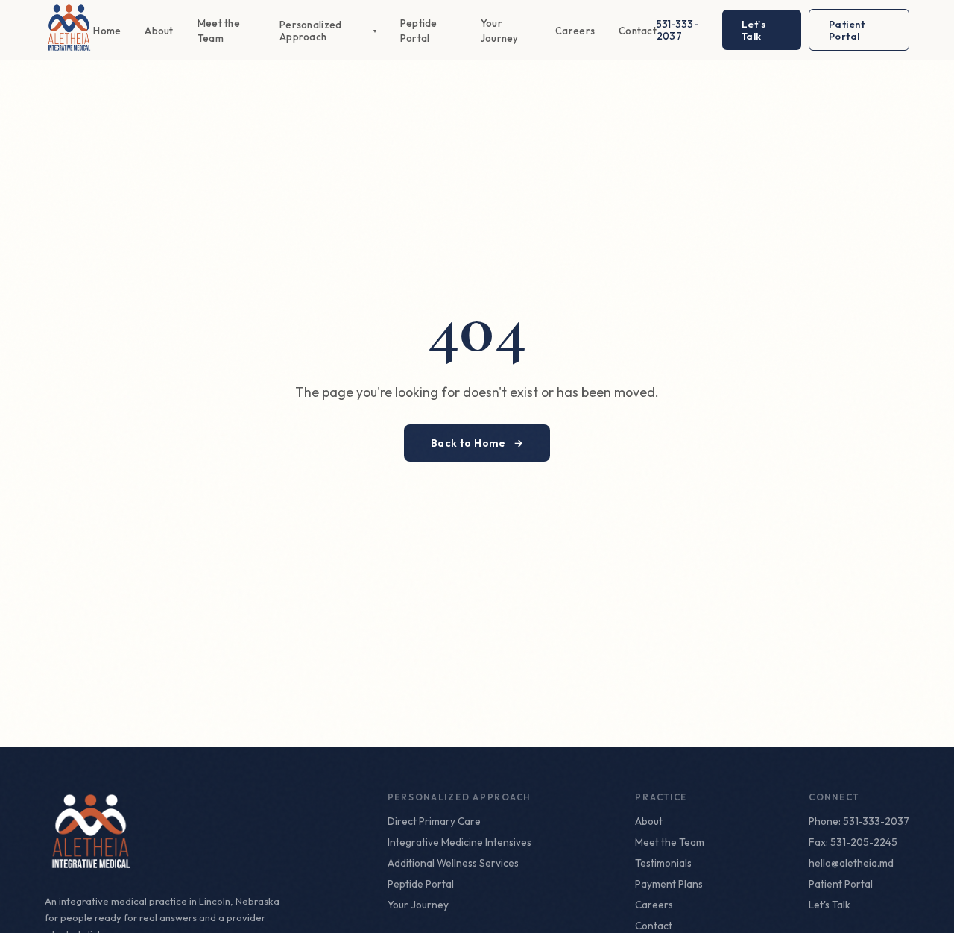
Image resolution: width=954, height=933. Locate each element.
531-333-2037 (677, 30)
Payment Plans (669, 883)
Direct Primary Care (434, 821)
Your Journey (418, 904)
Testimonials (663, 863)
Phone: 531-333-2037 (859, 821)
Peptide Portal (421, 883)
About (159, 31)
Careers (575, 31)
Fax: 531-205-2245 (853, 842)
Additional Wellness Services (453, 863)
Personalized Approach (327, 31)
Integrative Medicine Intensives (459, 842)
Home (107, 31)
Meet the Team (669, 842)
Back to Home (477, 443)
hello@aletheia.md (851, 863)
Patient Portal (847, 30)
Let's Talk (754, 30)
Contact (638, 31)
